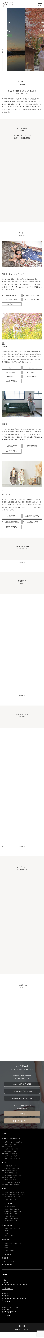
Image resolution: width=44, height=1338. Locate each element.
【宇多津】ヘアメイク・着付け (13, 1182)
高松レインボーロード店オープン (14, 1142)
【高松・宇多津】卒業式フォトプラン (15, 1194)
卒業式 (6, 1233)
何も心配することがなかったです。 (15, 686)
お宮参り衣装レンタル (11, 1214)
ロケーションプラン (10, 1144)
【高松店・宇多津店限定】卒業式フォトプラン (32, 446)
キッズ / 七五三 (9, 1235)
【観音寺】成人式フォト (32, 372)
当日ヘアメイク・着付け (11, 1218)
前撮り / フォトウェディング (13, 1228)
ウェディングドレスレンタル (32, 299)
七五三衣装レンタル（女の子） (13, 1211)
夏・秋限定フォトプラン (11, 295)
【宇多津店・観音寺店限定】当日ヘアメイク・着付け (11, 527)
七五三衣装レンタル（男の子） (13, 1209)
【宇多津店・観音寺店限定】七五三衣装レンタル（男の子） (32, 516)
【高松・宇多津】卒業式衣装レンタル (15, 1192)
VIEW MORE (22, 562)
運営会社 (5, 1258)
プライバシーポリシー (9, 1261)
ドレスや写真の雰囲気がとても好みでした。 (18, 653)
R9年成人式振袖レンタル (32, 368)
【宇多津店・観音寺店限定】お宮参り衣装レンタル (32, 521)
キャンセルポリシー (9, 1265)
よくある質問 (6, 1254)
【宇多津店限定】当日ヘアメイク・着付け (11, 451)
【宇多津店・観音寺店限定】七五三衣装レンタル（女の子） (12, 521)
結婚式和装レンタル (12, 304)
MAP (8, 1288)
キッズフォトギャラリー (12, 1221)
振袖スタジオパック (12, 376)
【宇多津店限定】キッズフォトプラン (12, 516)
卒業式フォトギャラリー (12, 1199)
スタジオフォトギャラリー (12, 1156)
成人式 (6, 1231)
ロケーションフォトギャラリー (14, 1158)
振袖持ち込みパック (32, 376)
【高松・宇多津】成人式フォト (12, 372)
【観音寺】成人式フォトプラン (13, 1175)
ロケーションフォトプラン (32, 295)
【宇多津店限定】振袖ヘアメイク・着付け (11, 381)
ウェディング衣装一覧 (11, 1153)
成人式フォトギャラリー (12, 1184)
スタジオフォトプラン (11, 299)
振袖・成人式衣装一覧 (11, 1170)
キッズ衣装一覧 (9, 1216)
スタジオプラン (9, 1147)
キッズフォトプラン (10, 1207)
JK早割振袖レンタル (12, 368)
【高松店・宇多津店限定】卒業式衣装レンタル (12, 446)
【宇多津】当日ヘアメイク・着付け (14, 1197)
